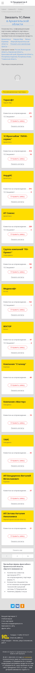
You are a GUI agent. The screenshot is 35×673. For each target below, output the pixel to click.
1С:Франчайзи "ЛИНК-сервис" (15, 138)
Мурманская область (25, 54)
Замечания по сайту (8, 626)
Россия (17, 50)
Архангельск (6, 39)
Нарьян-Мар (18, 39)
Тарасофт (8, 100)
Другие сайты (5, 628)
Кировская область (15, 52)
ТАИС (6, 439)
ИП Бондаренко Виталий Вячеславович (17, 477)
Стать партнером (7, 621)
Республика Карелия (9, 57)
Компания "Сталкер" (14, 364)
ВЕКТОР (7, 326)
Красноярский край (8, 54)
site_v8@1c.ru (18, 638)
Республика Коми (24, 57)
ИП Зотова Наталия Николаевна (14, 515)
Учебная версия (6, 619)
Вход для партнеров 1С (9, 616)
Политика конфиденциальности (12, 623)
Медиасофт (9, 288)
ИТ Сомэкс (9, 213)
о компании (27, 657)
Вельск (28, 39)
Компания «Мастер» (14, 401)
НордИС (7, 175)
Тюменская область (9, 59)
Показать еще (17, 550)
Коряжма (4, 41)
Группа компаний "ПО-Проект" (15, 251)
